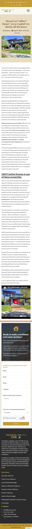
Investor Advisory (7, 493)
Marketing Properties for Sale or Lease (13, 499)
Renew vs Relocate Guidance (10, 486)
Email (4, 377)
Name (4, 370)
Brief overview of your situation (12, 395)
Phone (5, 383)
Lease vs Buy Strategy (8, 496)
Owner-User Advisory (8, 479)
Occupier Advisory (7, 476)
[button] (28, 10)
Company (6, 389)
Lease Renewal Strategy (9, 482)
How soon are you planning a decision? (14, 409)
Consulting (4, 503)
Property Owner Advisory (9, 489)
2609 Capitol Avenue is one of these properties (15, 175)
